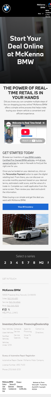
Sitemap (11, 386)
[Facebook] (2, 309)
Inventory (8, 324)
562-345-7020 (13, 305)
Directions (39, 332)
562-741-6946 (14, 302)
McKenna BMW (7, 382)
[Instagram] (5, 309)
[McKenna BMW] (19, 8)
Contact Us (40, 329)
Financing (30, 324)
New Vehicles (7, 329)
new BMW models (33, 157)
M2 (41, 262)
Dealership (42, 324)
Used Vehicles (7, 332)
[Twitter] (9, 309)
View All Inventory (25, 207)
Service (18, 324)
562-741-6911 (13, 298)
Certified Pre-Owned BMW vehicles (19, 160)
